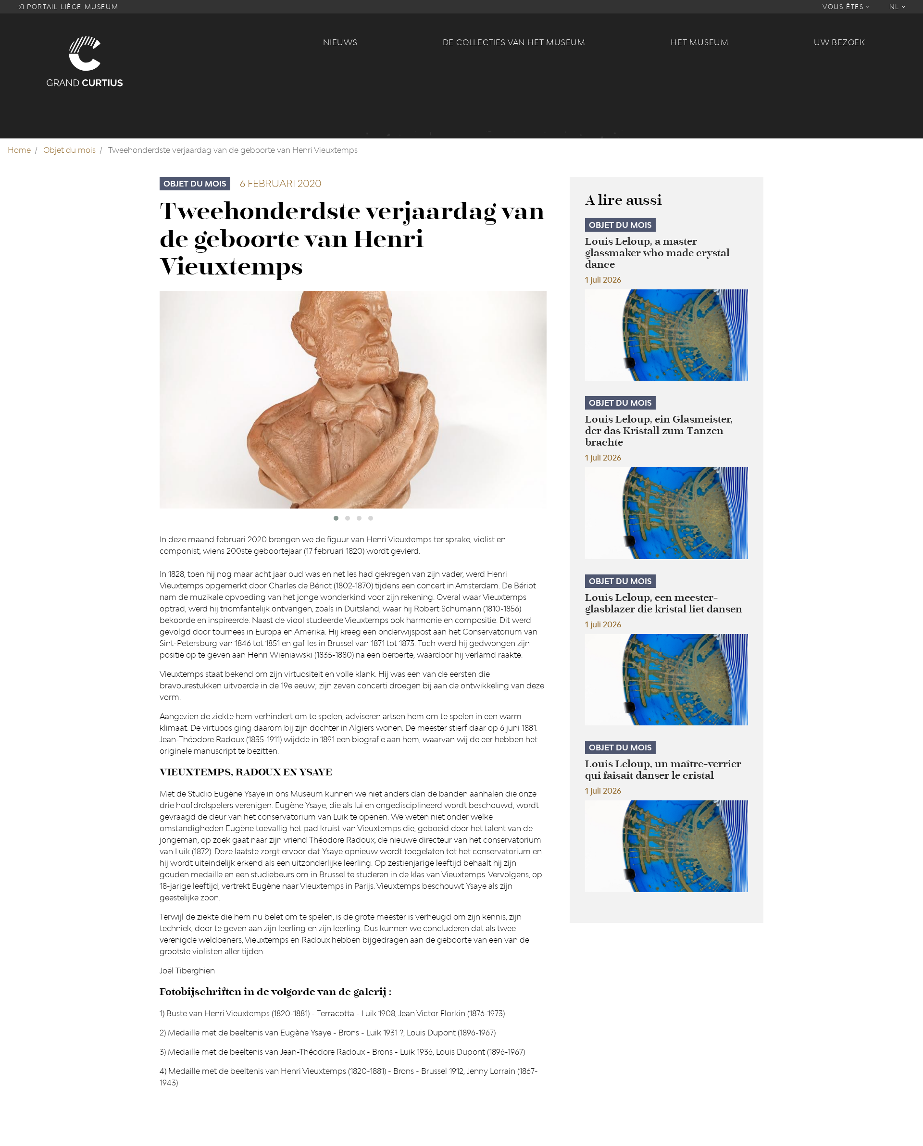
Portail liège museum (72, 7)
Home (19, 150)
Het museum (700, 42)
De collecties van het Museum (514, 42)
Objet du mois (69, 150)
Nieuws (340, 42)
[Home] (179, 60)
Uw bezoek (839, 42)
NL (895, 7)
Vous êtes (844, 7)
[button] (336, 518)
